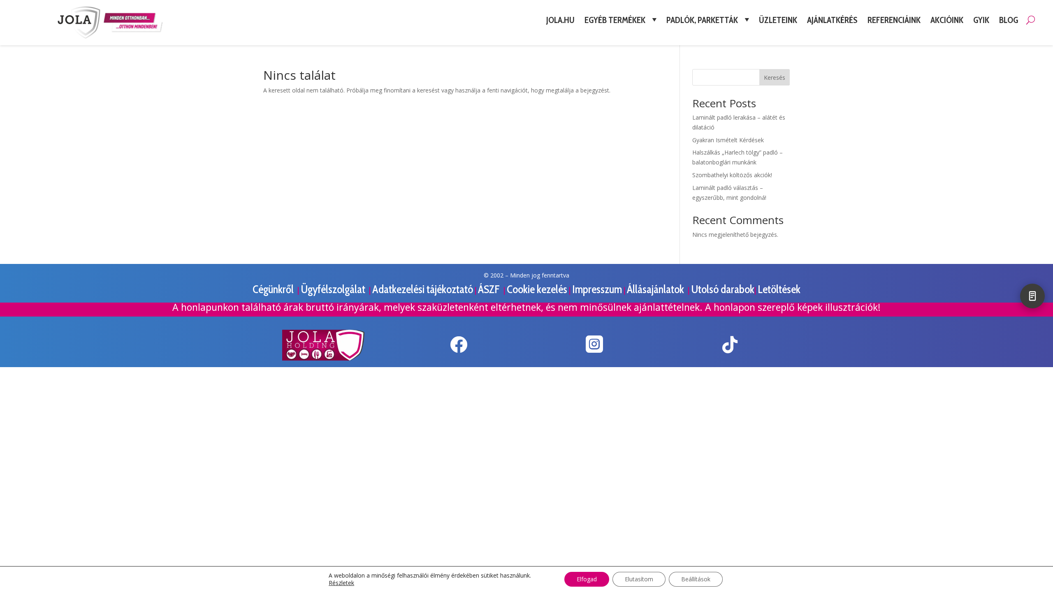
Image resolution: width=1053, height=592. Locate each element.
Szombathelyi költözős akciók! (732, 175)
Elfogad (587, 579)
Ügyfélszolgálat (334, 289)
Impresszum (597, 289)
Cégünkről (274, 289)
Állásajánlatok (656, 289)
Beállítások (695, 579)
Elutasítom (639, 579)
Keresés (774, 77)
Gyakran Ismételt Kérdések (728, 140)
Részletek (341, 583)
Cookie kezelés (537, 289)
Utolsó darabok (722, 289)
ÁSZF (490, 289)
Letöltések (779, 289)
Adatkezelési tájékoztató (422, 289)
